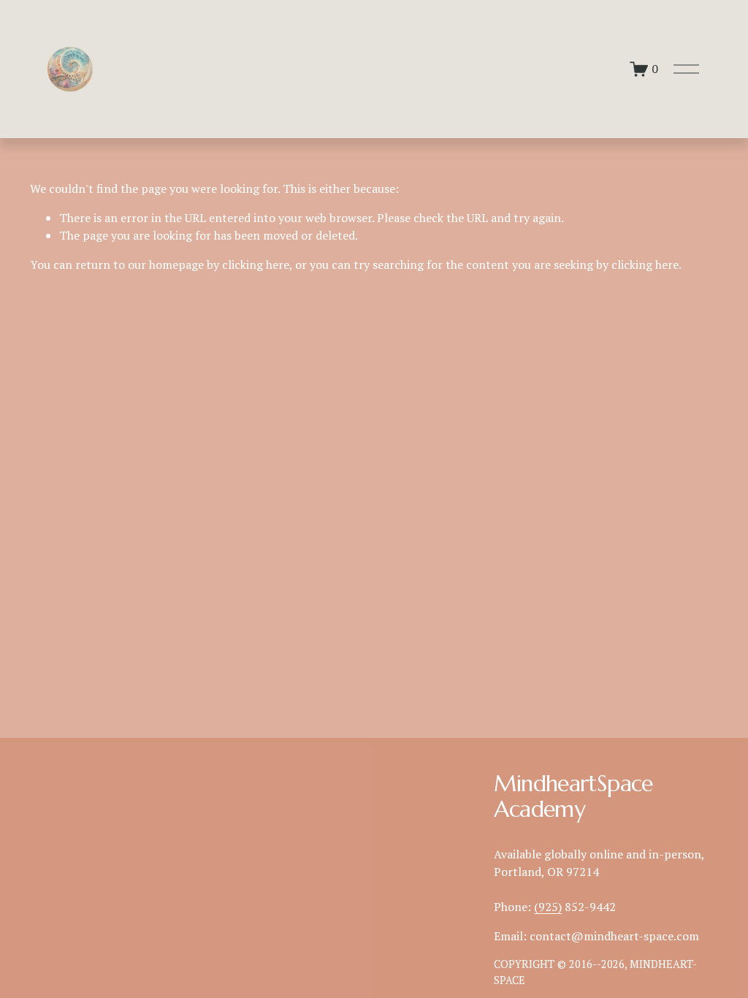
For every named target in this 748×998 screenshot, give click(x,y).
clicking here (255, 264)
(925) (548, 907)
